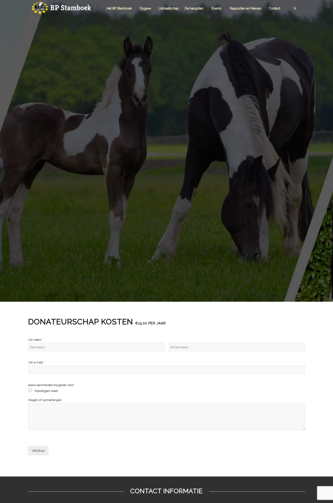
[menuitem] (119, 8)
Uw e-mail (36, 362)
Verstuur (38, 451)
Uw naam (35, 339)
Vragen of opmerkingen (45, 400)
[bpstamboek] (62, 8)
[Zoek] (295, 8)
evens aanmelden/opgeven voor (51, 385)
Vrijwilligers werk (46, 391)
